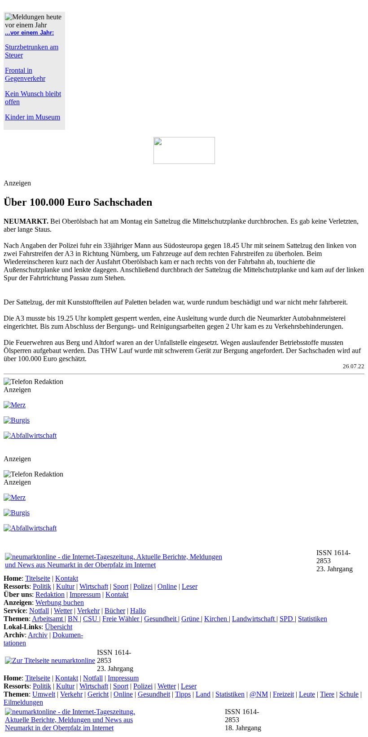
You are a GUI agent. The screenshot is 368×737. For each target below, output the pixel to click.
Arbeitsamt (48, 618)
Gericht (98, 694)
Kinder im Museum (32, 117)
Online (167, 586)
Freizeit (283, 694)
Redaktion (50, 594)
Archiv (38, 635)
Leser (189, 586)
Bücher (115, 610)
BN (74, 618)
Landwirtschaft (254, 618)
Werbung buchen (59, 602)
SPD (287, 618)
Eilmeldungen (23, 702)
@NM (259, 694)
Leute (307, 694)
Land (203, 694)
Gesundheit (161, 618)
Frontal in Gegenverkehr (25, 74)
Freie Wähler (121, 618)
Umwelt (43, 694)
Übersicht (58, 627)
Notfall (39, 610)
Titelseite (37, 578)
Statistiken (312, 618)
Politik (42, 586)
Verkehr (88, 610)
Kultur (65, 586)
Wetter (63, 610)
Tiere (327, 694)
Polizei (143, 586)
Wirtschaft (93, 586)
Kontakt (66, 578)
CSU (91, 618)
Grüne (191, 618)
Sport (120, 586)
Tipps (183, 694)
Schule (349, 694)
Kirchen (216, 618)
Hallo (138, 610)
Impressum (85, 594)
